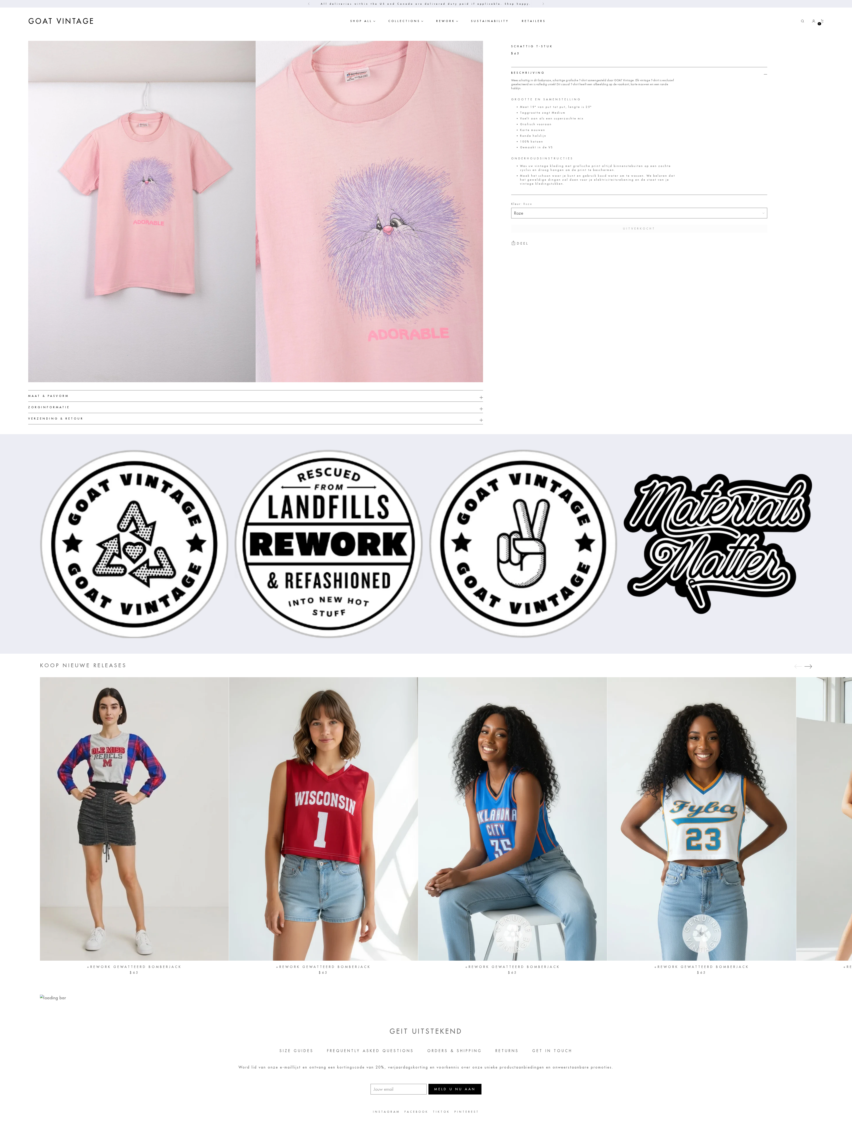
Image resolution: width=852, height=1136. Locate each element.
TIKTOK (441, 1111)
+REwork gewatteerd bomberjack (134, 967)
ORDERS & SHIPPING (454, 1051)
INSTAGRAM (386, 1111)
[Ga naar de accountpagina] (811, 21)
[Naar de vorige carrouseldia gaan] (798, 666)
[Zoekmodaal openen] (802, 21)
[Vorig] (309, 4)
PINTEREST (466, 1111)
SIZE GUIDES (297, 1051)
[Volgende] (543, 4)
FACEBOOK (416, 1111)
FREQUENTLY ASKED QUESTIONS (370, 1051)
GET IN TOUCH (552, 1051)
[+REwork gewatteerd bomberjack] (134, 819)
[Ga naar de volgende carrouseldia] (808, 666)
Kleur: (521, 204)
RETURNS (507, 1051)
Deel (523, 243)
